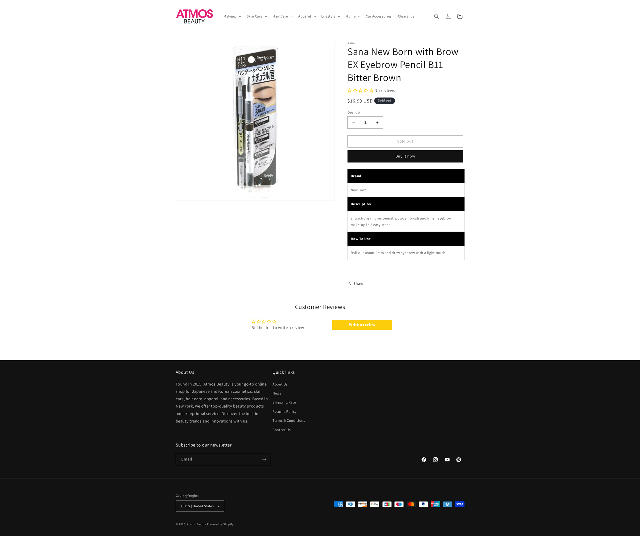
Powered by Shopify (220, 524)
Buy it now (406, 156)
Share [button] (358, 283)
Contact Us (281, 429)
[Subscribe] (264, 459)
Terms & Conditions (288, 420)
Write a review (362, 324)
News (276, 393)
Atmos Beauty (196, 524)
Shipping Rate (284, 402)
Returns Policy (284, 411)
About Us (280, 384)
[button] (232, 16)
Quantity (354, 112)
